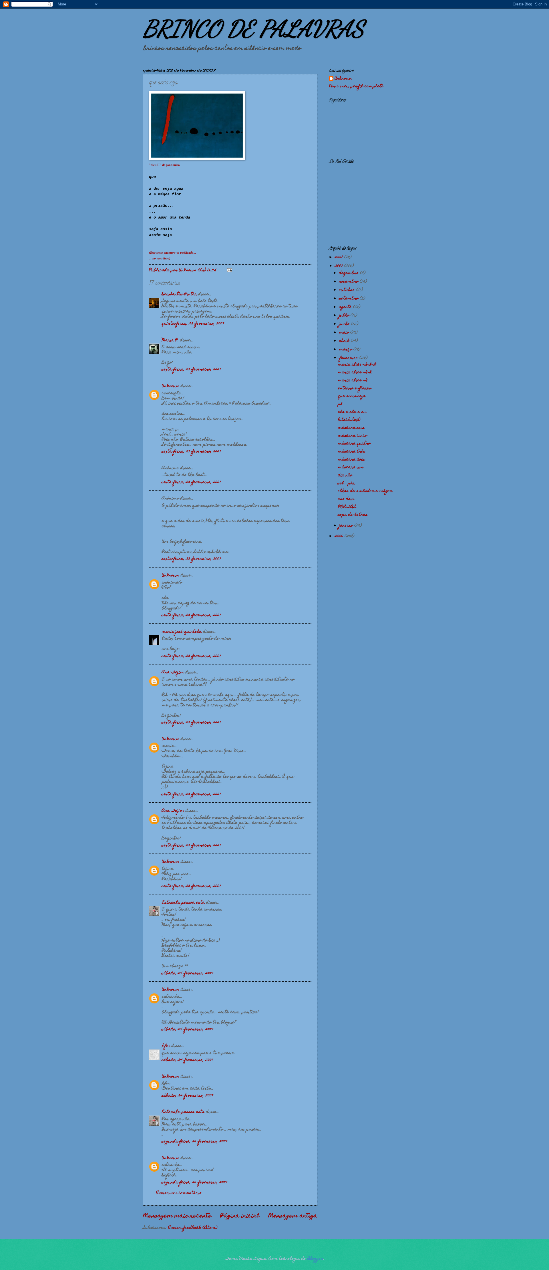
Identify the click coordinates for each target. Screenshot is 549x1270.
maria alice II (355, 372)
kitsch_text (349, 420)
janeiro (346, 526)
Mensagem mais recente (177, 1216)
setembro (349, 299)
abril (345, 341)
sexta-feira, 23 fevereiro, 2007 (191, 370)
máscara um (350, 467)
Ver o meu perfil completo (356, 86)
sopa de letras (352, 515)
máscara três (351, 452)
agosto (346, 307)
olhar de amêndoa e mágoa (365, 491)
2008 (339, 257)
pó (340, 404)
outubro (347, 290)
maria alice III (357, 365)
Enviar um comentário (179, 1193)
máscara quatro (354, 444)
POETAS (347, 507)
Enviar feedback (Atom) (192, 1228)
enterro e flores (354, 388)
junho (345, 324)
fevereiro (349, 358)
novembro (349, 282)
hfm (166, 1046)
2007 (339, 266)
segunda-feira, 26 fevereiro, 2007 (194, 1142)
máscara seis (351, 428)
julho (345, 315)
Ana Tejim (173, 672)
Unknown (170, 386)
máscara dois (351, 460)
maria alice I (353, 380)
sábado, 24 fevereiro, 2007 (187, 973)
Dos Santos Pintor (179, 294)
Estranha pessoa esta (183, 903)
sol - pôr (346, 483)
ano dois (346, 499)
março (346, 350)
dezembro (349, 273)
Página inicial (239, 1216)
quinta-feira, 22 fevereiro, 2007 (193, 324)
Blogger (315, 1259)
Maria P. (170, 340)
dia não (345, 475)
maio (344, 333)
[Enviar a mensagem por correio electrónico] (229, 270)
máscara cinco (352, 436)
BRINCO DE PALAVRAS (253, 28)
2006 (340, 536)
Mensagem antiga (292, 1216)
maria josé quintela (182, 632)
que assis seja (351, 396)
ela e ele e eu (352, 412)
